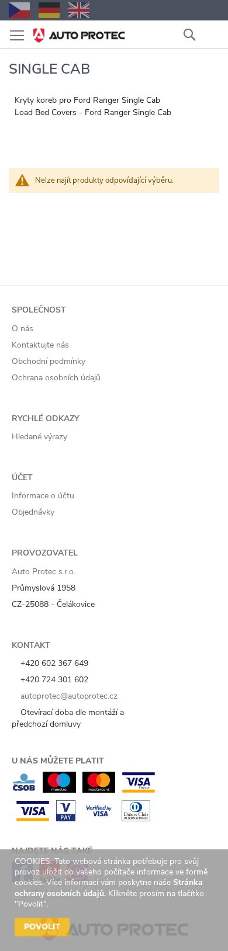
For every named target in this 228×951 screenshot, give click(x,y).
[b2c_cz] (19, 10)
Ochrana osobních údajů (56, 377)
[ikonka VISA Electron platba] (138, 790)
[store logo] (79, 32)
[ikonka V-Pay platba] (65, 818)
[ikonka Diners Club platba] (136, 818)
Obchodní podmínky (48, 361)
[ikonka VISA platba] (33, 818)
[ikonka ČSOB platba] (24, 790)
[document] (115, 900)
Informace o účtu (43, 495)
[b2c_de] (49, 10)
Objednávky (33, 512)
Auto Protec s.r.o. (43, 571)
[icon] (210, 34)
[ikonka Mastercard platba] (98, 790)
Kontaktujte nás (40, 344)
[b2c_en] (78, 10)
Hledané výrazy (39, 436)
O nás (22, 328)
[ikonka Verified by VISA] (98, 818)
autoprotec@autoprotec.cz (68, 696)
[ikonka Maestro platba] (59, 790)
